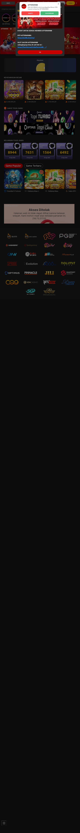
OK (40, 52)
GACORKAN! (49, 13)
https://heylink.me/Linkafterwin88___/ (32, 47)
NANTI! (30, 13)
